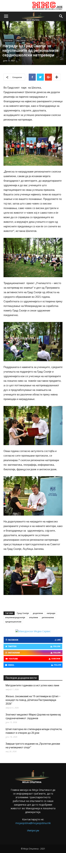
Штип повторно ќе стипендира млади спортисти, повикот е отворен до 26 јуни (34, 731)
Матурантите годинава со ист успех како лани (32, 685)
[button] (61, 16)
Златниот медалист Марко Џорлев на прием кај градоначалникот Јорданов (33, 716)
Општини (8, 40)
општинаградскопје (15, 617)
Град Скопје (20, 40)
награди (51, 613)
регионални (48, 617)
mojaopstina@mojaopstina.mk (33, 823)
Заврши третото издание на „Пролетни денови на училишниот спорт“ (33, 745)
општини (33, 617)
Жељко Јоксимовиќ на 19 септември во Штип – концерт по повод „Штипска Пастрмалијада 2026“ (33, 700)
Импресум (33, 830)
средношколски (13, 621)
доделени (38, 613)
